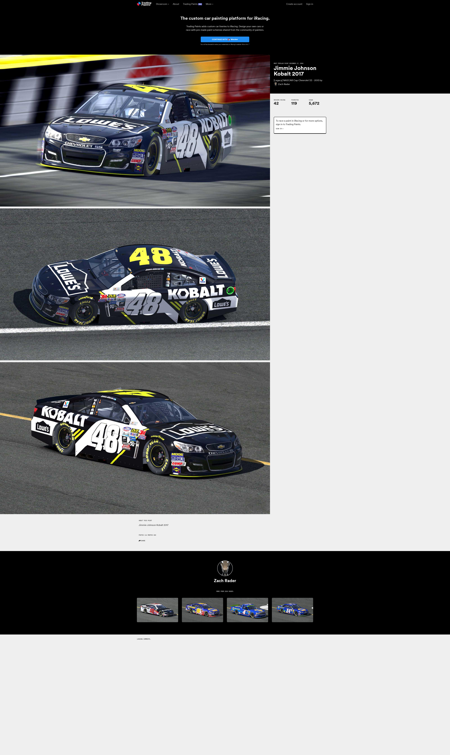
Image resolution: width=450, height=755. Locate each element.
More (209, 4)
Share (143, 541)
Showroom (162, 4)
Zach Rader (229, 591)
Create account (294, 4)
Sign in (309, 4)
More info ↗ (245, 44)
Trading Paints (192, 4)
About (176, 4)
